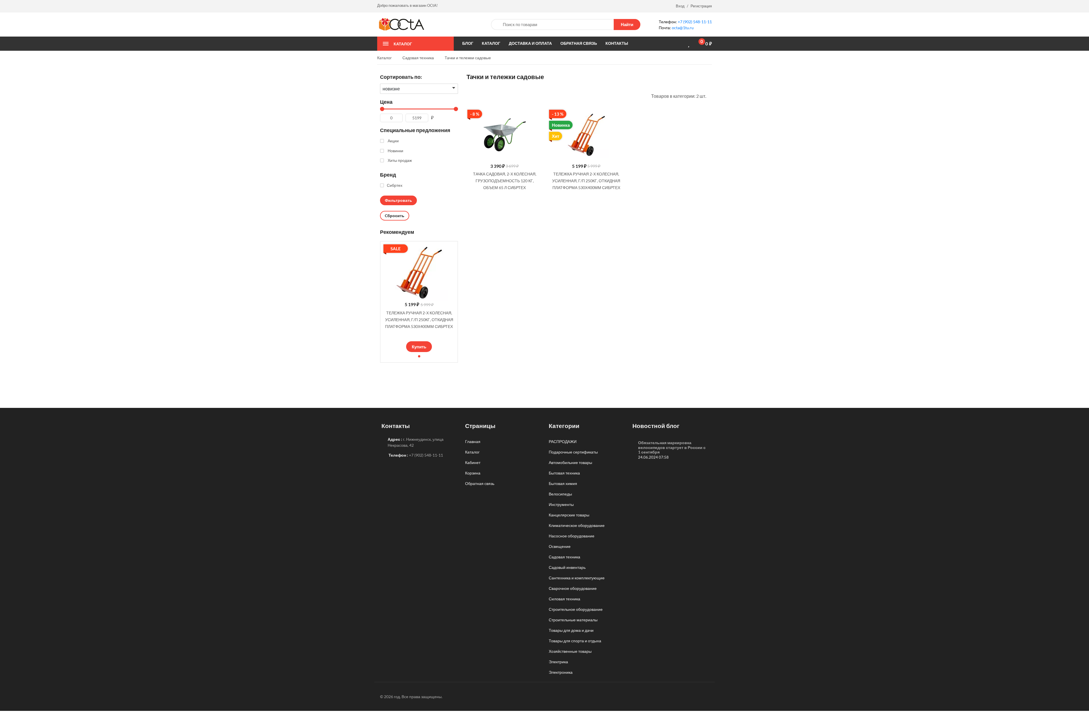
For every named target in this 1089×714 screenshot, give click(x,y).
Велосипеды (560, 493)
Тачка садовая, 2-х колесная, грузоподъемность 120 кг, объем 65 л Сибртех (504, 180)
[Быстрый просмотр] (536, 115)
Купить (419, 346)
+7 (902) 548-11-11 (695, 21)
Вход (680, 6)
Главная (472, 441)
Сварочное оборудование (573, 588)
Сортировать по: (401, 77)
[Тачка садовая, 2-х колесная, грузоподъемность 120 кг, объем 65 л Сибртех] (504, 135)
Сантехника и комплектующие (577, 577)
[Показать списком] (468, 95)
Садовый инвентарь (567, 567)
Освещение (560, 546)
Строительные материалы (573, 619)
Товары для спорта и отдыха (575, 640)
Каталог (472, 452)
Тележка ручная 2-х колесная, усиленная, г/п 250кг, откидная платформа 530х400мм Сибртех (419, 319)
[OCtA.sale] (401, 24)
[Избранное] (689, 44)
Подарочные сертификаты (573, 452)
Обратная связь (479, 483)
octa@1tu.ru (683, 27)
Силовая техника (564, 598)
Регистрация (701, 6)
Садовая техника (564, 556)
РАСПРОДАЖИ (563, 441)
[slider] (419, 334)
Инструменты (561, 504)
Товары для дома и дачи (571, 630)
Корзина (472, 473)
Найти (627, 24)
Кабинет (472, 462)
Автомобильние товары (570, 462)
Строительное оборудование (576, 609)
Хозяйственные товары (570, 651)
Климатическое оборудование (577, 525)
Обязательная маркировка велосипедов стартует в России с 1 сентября (672, 447)
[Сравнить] (680, 43)
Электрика (558, 661)
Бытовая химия (563, 483)
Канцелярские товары (569, 514)
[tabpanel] (419, 298)
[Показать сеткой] (476, 95)
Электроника (561, 672)
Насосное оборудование (571, 535)
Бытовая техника (564, 473)
